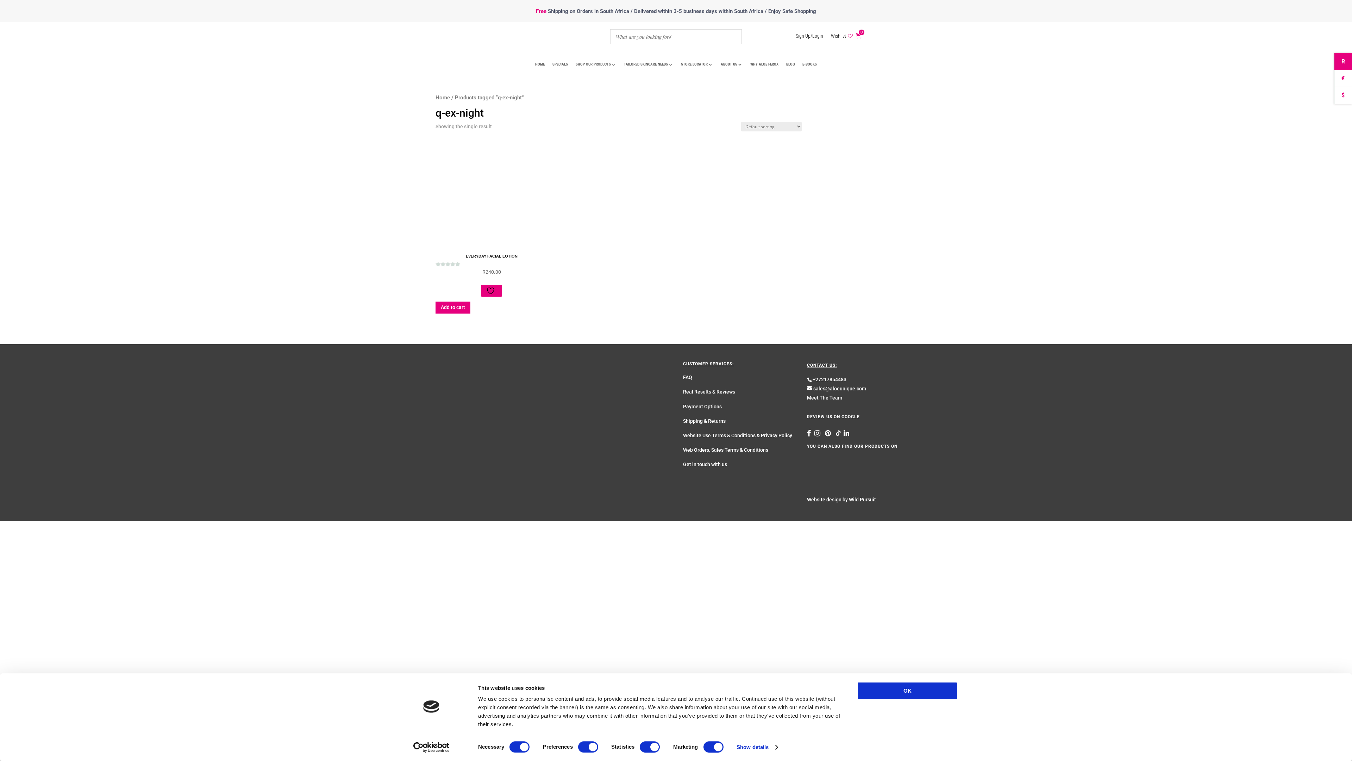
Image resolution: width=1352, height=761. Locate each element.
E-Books (809, 64)
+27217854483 (829, 379)
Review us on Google (833, 416)
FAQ (687, 377)
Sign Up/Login (809, 36)
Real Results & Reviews (709, 392)
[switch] (588, 747)
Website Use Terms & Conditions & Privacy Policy (737, 435)
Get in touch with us (705, 464)
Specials (560, 64)
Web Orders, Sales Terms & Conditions (725, 450)
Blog (790, 64)
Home (540, 64)
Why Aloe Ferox (764, 64)
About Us (729, 64)
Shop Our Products (593, 64)
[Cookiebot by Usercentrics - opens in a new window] (431, 747)
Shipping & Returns (704, 421)
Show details (753, 747)
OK (907, 691)
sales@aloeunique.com (839, 388)
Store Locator (694, 64)
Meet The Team (824, 398)
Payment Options (702, 406)
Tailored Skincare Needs (646, 64)
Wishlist (838, 36)
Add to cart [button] (453, 307)
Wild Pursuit (862, 499)
